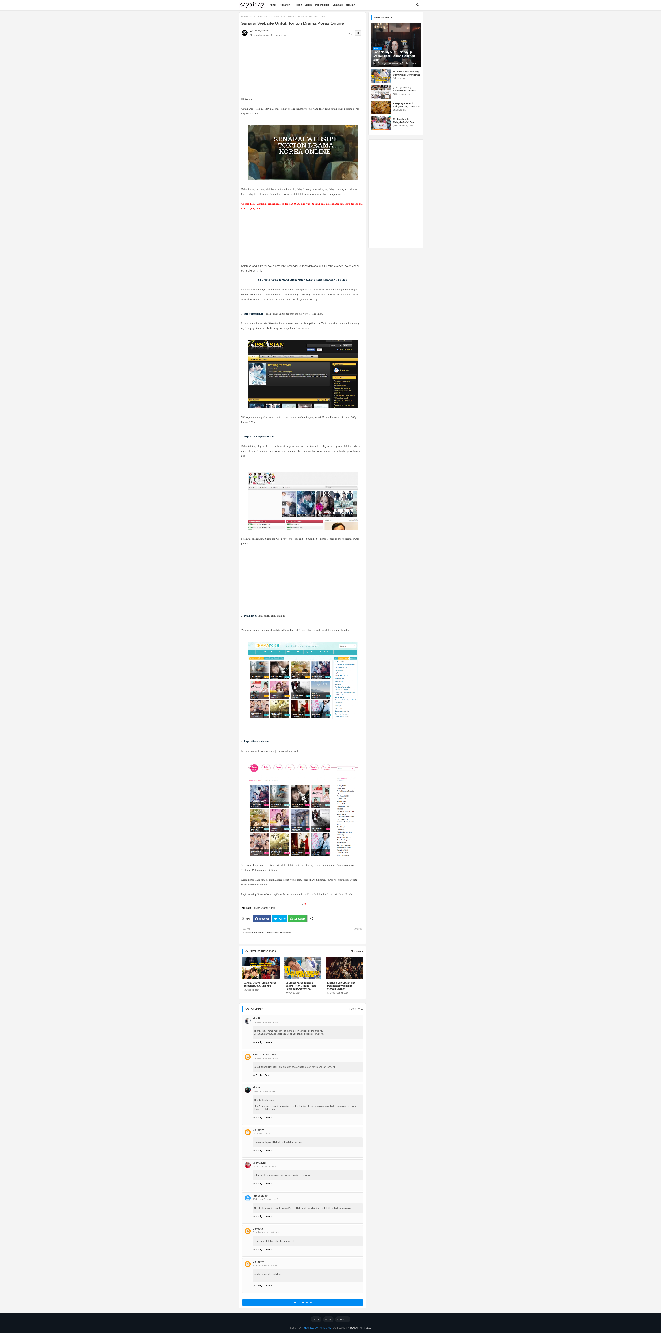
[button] (417, 4)
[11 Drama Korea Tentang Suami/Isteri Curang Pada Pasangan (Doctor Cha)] (381, 76)
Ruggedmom (261, 1195)
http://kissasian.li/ (253, 313)
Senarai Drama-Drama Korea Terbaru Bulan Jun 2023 (260, 984)
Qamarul (258, 1228)
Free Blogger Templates (317, 1327)
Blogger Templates (360, 1327)
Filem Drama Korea (260, 16)
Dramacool (250, 615)
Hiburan (350, 4)
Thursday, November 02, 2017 (266, 1022)
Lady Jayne (259, 1162)
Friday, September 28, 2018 (264, 1166)
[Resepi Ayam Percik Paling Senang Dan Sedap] (381, 107)
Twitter (282, 918)
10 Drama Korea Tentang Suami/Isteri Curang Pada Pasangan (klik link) (302, 280)
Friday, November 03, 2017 (264, 1091)
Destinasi (337, 4)
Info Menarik (322, 4)
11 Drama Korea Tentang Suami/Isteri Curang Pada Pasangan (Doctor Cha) (301, 985)
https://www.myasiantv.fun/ (259, 436)
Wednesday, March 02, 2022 (265, 1265)
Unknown (258, 1130)
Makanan (285, 4)
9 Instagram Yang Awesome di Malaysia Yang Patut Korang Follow (407, 90)
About (328, 1319)
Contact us (342, 1319)
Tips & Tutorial (304, 4)
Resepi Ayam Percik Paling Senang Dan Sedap (406, 105)
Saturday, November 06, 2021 (266, 1232)
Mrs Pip (257, 1018)
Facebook (264, 918)
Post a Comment (303, 1302)
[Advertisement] (302, 63)
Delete (268, 1042)
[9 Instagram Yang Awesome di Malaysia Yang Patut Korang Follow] (381, 92)
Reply (259, 1042)
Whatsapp (299, 918)
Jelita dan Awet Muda (266, 1054)
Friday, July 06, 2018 (261, 1133)
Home (272, 4)
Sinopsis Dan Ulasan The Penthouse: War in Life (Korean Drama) (341, 985)
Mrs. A (256, 1087)
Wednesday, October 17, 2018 (265, 1199)
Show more (357, 951)
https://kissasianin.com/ (257, 741)
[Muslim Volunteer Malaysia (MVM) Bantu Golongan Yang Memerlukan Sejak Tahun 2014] (381, 123)
